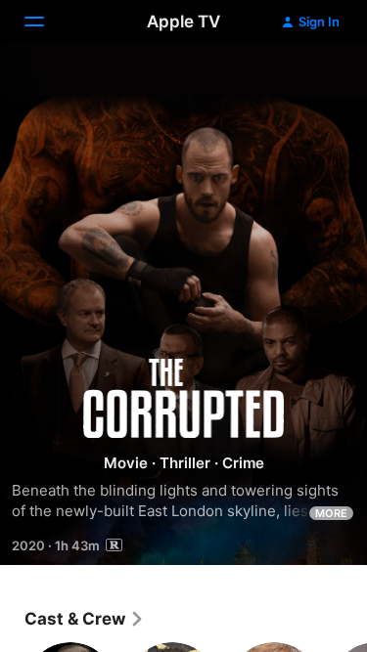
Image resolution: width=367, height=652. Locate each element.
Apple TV (183, 21)
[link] (84, 619)
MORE (331, 513)
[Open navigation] (46, 21)
